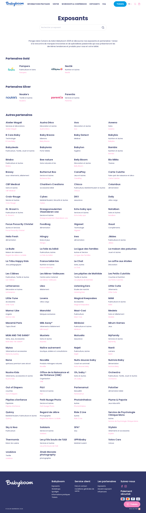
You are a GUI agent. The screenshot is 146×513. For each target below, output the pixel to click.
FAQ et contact (81, 486)
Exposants (56, 486)
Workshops (56, 489)
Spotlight (55, 492)
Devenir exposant (105, 489)
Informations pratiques (61, 494)
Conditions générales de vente (84, 490)
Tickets (54, 497)
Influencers (102, 492)
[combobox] (130, 4)
